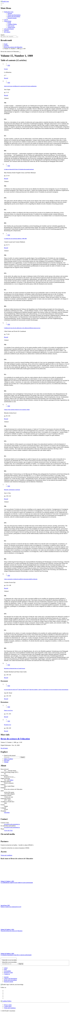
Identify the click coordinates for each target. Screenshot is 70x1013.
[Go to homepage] (5, 1)
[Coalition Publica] (6, 1001)
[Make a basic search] (1, 3)
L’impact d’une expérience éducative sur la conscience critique (17, 409)
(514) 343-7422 (8, 830)
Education (7, 812)
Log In (6, 19)
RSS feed (6, 760)
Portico (11, 780)
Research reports (12, 18)
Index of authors (8, 759)
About (9, 21)
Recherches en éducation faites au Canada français (14, 668)
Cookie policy (8, 1006)
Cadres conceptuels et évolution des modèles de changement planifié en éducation (20, 579)
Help (5, 969)
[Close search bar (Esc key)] (3, 3)
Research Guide (8, 972)
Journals (10, 13)
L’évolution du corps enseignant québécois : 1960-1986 (15, 238)
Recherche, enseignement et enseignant (12, 489)
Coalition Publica (12, 24)
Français (6, 30)
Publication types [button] (8, 12)
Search (2, 35)
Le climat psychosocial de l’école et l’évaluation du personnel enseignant (19, 169)
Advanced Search (9, 29)
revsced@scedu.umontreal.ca (12, 824)
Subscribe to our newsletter (9, 962)
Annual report (11, 27)
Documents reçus (7, 724)
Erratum (6, 68)
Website (6, 762)
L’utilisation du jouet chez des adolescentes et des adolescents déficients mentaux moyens (22, 327)
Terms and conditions (6, 855)
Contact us (7, 974)
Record (6, 78)
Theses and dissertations (14, 15)
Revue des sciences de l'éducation (13, 47)
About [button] (6, 21)
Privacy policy (8, 1005)
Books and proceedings (14, 16)
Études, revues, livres (8, 710)
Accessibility (7, 971)
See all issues (4, 748)
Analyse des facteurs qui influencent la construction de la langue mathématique (20, 86)
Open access (11, 25)
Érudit (9, 22)
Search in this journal (9, 755)
